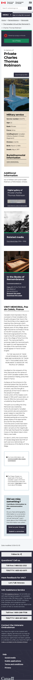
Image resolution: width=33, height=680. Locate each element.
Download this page (14, 295)
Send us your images (16, 527)
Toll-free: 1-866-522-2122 (16, 566)
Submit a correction (16, 531)
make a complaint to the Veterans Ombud (14, 642)
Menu (6, 15)
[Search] (30, 8)
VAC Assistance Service (11, 594)
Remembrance (13, 20)
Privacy (8, 668)
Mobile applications (13, 661)
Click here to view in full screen (17, 206)
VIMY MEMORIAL (13, 162)
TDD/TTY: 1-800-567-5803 (16, 618)
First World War (12, 241)
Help (5, 654)
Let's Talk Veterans (16, 583)
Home (3, 20)
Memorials (24, 20)
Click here (18, 483)
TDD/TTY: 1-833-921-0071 (16, 570)
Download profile (21, 75)
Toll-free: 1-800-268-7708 (16, 613)
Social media (10, 658)
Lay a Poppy (16, 41)
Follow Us (19, 555)
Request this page (14, 293)
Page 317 (10, 287)
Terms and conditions (14, 664)
